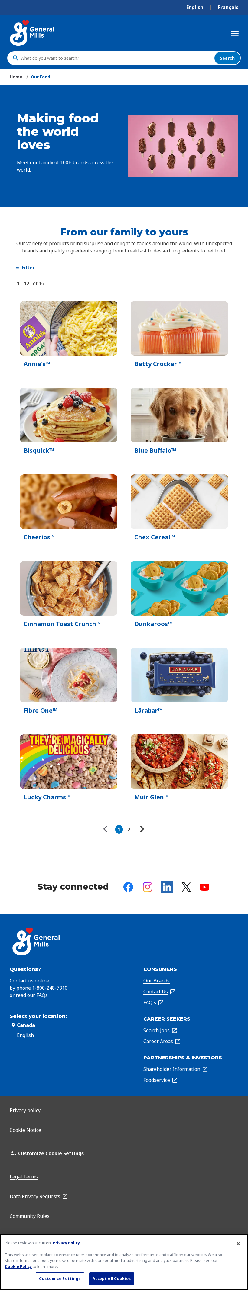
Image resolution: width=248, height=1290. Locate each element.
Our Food (40, 77)
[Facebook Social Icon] (128, 887)
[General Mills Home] (32, 33)
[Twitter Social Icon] (186, 887)
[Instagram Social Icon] (147, 887)
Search (227, 58)
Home (16, 77)
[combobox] (115, 58)
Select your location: (38, 1016)
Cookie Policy (18, 1266)
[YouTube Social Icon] (204, 887)
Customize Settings (59, 1278)
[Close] (238, 1243)
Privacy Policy (66, 1242)
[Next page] (141, 829)
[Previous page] (107, 829)
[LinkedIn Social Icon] (167, 887)
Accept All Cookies (112, 1278)
